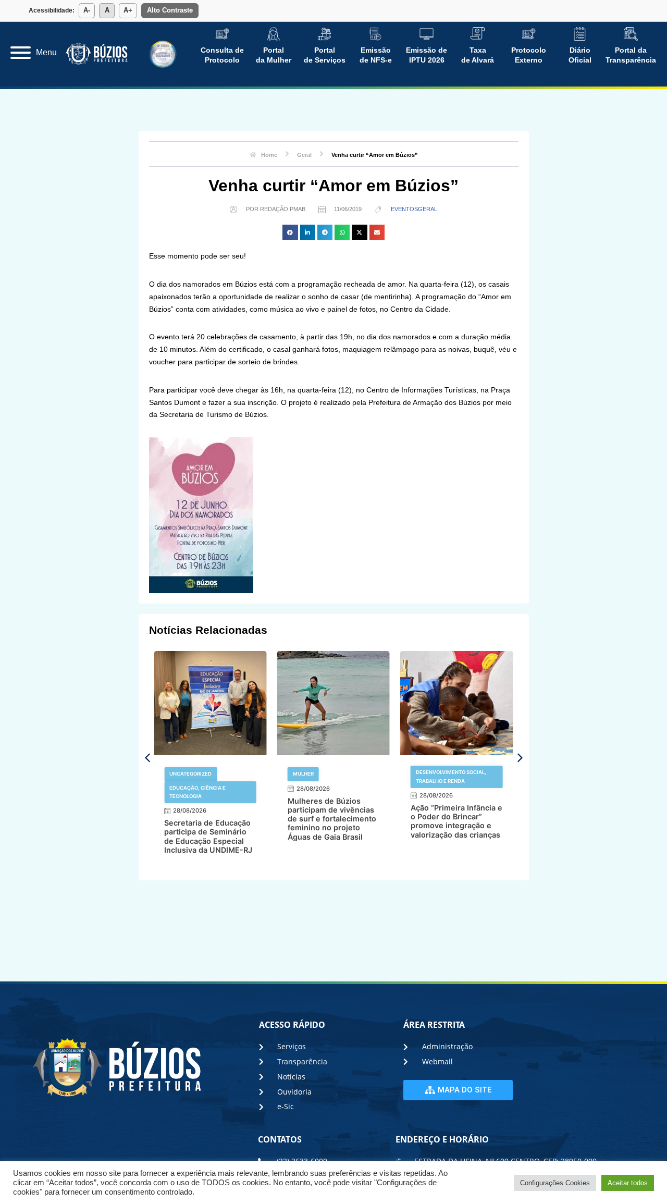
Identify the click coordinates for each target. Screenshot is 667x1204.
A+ (127, 10)
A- (86, 10)
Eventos (404, 209)
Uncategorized (190, 774)
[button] (290, 232)
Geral (427, 209)
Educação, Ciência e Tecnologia (197, 792)
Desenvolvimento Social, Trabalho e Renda (451, 776)
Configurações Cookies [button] (555, 1183)
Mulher (303, 774)
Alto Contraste (170, 10)
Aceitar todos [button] (628, 1183)
